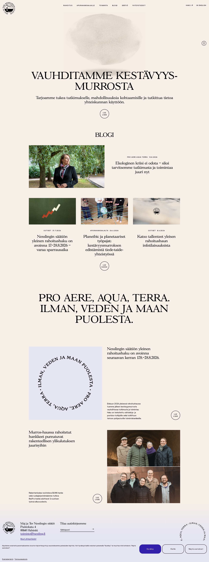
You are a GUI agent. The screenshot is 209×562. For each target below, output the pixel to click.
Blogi (115, 5)
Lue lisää (104, 114)
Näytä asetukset (196, 549)
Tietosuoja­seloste (20, 559)
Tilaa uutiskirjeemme (73, 523)
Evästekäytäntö (7, 559)
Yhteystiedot (139, 5)
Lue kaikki (104, 266)
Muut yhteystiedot (28, 539)
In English (201, 5)
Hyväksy (150, 549)
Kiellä (173, 549)
